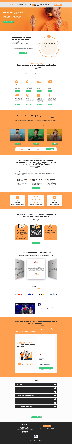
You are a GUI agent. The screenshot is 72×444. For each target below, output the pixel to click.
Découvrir (17, 104)
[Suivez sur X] (32, 364)
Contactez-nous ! (57, 4)
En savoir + (17, 143)
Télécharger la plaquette (7, 21)
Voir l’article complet (41, 310)
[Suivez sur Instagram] (12, 4)
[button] (58, 269)
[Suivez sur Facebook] (13, 4)
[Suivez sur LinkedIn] (10, 4)
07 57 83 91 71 (23, 364)
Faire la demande (50, 149)
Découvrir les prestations (35, 416)
